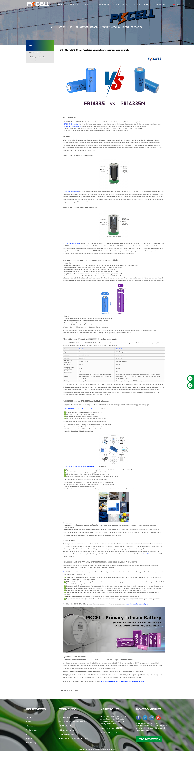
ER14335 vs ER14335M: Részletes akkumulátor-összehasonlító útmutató (109, 27)
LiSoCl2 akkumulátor (66, 734)
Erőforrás (121, 5)
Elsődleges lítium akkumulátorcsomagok (73, 738)
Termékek (73, 5)
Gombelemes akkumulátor (68, 717)
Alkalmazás (30, 726)
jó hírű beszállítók (145, 554)
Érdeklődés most (148, 739)
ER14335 (81, 349)
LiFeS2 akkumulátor (66, 726)
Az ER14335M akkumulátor (71, 243)
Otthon (60, 5)
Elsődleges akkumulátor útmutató (38, 59)
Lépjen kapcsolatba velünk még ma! (137, 604)
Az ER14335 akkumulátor (71, 191)
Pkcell (64, 572)
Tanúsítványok (31, 730)
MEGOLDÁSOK (103, 5)
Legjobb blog (31, 743)
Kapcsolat (160, 5)
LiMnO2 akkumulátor (66, 730)
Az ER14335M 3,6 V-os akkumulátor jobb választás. (79, 466)
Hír (70, 27)
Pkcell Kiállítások (35, 53)
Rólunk (88, 5)
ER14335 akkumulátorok (72, 124)
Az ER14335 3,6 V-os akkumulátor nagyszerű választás (80, 409)
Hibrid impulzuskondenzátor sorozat (72, 722)
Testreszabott (141, 5)
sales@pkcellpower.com (109, 732)
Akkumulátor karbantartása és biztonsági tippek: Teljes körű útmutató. (123, 681)
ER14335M (119, 349)
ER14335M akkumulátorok (72, 126)
